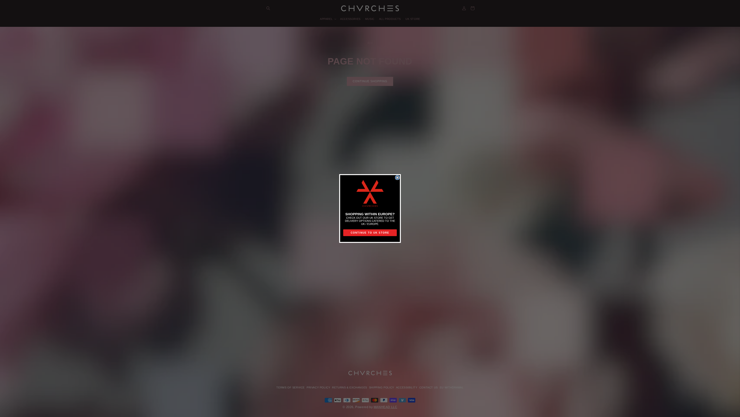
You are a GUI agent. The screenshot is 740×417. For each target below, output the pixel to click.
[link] (370, 193)
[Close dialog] (397, 178)
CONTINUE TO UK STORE (370, 232)
